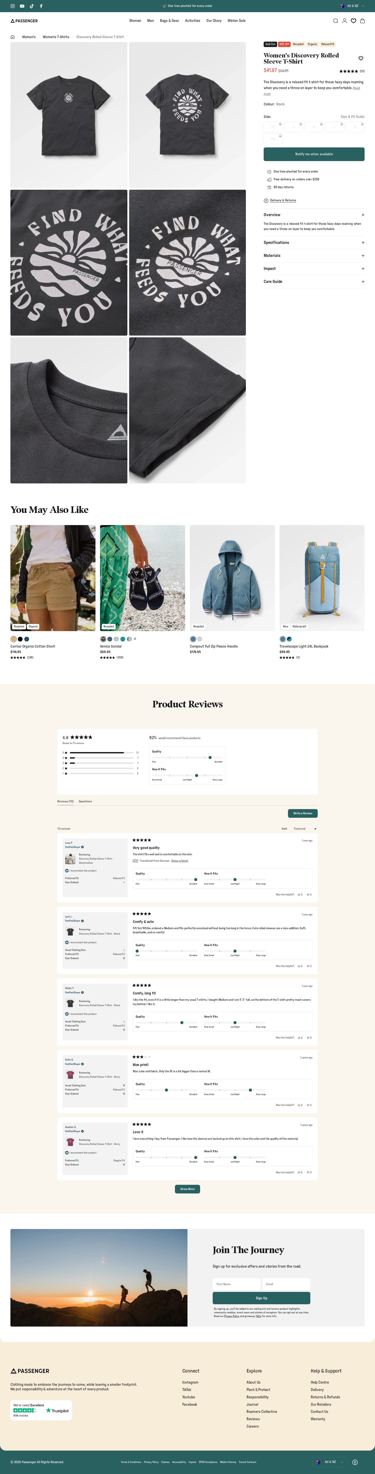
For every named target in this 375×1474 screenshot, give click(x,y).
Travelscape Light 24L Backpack (304, 646)
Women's (29, 37)
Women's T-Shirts (56, 37)
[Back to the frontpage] (12, 37)
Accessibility (179, 1462)
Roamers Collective (262, 1412)
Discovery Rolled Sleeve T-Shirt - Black (99, 933)
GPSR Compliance (208, 1462)
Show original (179, 860)
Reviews (253, 1419)
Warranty (318, 1419)
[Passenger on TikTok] (32, 6)
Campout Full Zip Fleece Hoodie (214, 646)
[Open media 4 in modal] (187, 263)
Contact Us (319, 1412)
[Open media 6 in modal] (187, 410)
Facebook (189, 1404)
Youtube (188, 1397)
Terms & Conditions (131, 1462)
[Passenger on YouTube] (22, 6)
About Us (254, 1382)
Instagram (190, 1382)
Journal (252, 1404)
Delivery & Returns (283, 200)
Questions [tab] (85, 802)
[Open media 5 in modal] (68, 410)
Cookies (165, 1462)
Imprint (192, 1462)
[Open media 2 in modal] (187, 115)
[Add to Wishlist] (361, 58)
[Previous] (14, 581)
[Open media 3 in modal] (68, 263)
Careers (253, 1426)
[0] (353, 20)
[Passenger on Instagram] (12, 6)
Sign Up (261, 1298)
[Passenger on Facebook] (41, 6)
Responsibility (258, 1397)
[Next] (92, 581)
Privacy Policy (151, 1462)
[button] (352, 71)
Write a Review (305, 815)
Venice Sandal (111, 646)
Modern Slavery (228, 1462)
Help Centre (320, 1382)
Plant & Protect (258, 1390)
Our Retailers (321, 1404)
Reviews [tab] (65, 802)
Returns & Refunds (325, 1397)
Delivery (317, 1390)
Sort (285, 828)
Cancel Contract (247, 1462)
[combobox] (352, 6)
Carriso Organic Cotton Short (32, 646)
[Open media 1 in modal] (68, 115)
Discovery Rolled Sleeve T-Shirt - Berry (99, 1077)
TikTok (186, 1390)
